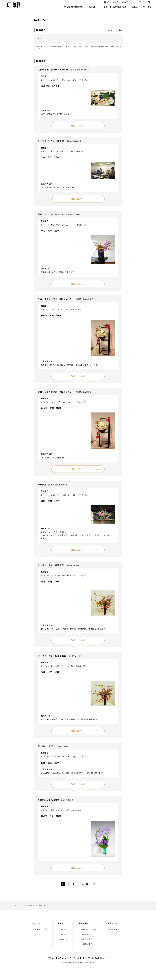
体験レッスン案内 (88, 929)
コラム (36, 935)
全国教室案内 (29, 905)
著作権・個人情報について (98, 958)
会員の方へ (116, 2)
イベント (37, 923)
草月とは (62, 923)
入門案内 (85, 934)
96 (87, 884)
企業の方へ (107, 2)
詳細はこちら (78, 125)
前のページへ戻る (115, 30)
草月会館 (64, 934)
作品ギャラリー (40, 929)
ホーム (16, 905)
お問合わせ (62, 958)
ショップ (124, 2)
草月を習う (84, 923)
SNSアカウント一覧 (77, 958)
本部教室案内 (87, 939)
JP (140, 2)
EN (143, 2)
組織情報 (64, 939)
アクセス (132, 2)
